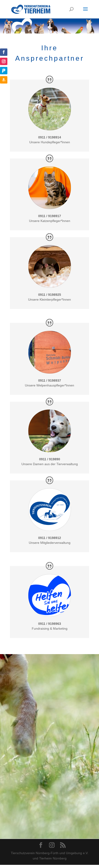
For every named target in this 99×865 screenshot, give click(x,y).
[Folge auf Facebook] (3, 52)
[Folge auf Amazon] (3, 80)
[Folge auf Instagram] (3, 61)
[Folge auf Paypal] (3, 70)
